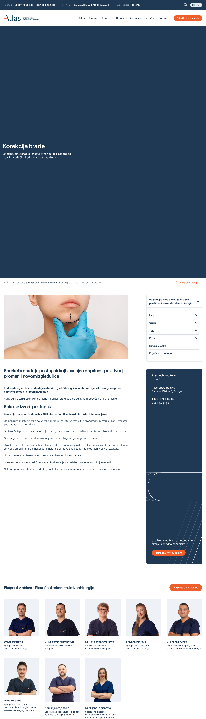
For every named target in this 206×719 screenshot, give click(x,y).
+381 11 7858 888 (24, 5)
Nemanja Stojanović (57, 708)
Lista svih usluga (189, 282)
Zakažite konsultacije (188, 18)
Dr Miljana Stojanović (98, 708)
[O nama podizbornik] (127, 18)
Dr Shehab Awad (177, 641)
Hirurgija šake (157, 345)
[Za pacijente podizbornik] (146, 18)
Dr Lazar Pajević (13, 641)
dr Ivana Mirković (136, 641)
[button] (174, 301)
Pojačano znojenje (160, 353)
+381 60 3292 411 (45, 5)
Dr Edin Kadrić (12, 700)
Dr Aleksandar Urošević (99, 641)
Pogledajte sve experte (185, 587)
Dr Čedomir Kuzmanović (60, 641)
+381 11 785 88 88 (163, 398)
